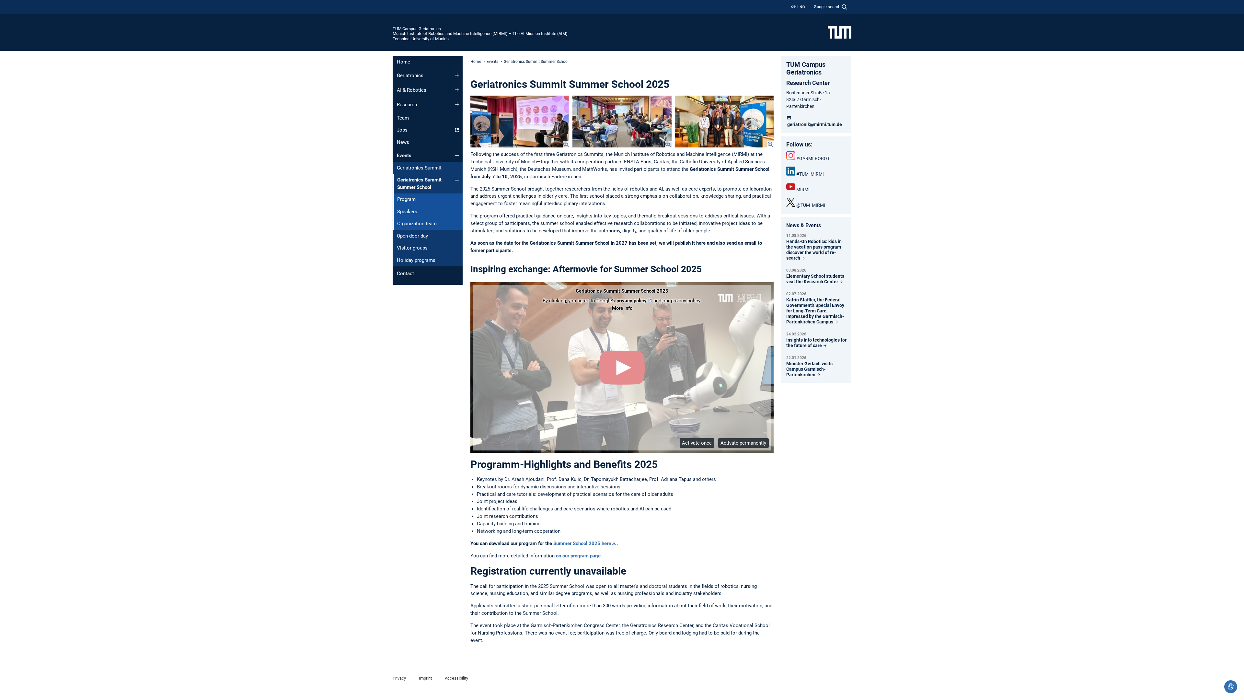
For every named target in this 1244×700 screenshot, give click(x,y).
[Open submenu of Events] (457, 155)
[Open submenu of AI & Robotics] (457, 90)
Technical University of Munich (421, 38)
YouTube (790, 186)
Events (404, 155)
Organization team (417, 224)
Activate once (697, 443)
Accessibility (456, 678)
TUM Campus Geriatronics (417, 28)
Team (403, 118)
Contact (405, 273)
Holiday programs (416, 260)
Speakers (407, 212)
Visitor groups (412, 248)
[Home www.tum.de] (839, 32)
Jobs (402, 130)
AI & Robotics (411, 90)
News (403, 142)
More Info (622, 308)
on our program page (578, 556)
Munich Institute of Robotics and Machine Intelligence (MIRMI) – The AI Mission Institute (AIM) (480, 33)
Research (407, 105)
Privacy (399, 678)
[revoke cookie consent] (1230, 686)
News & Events (803, 225)
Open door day (412, 236)
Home (403, 62)
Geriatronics (410, 75)
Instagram (790, 155)
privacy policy (631, 301)
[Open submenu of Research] (457, 104)
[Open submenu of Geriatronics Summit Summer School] (457, 180)
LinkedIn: (790, 171)
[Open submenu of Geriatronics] (457, 75)
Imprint (425, 678)
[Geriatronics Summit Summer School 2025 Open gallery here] (519, 121)
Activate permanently (743, 443)
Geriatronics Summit (419, 168)
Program (406, 199)
